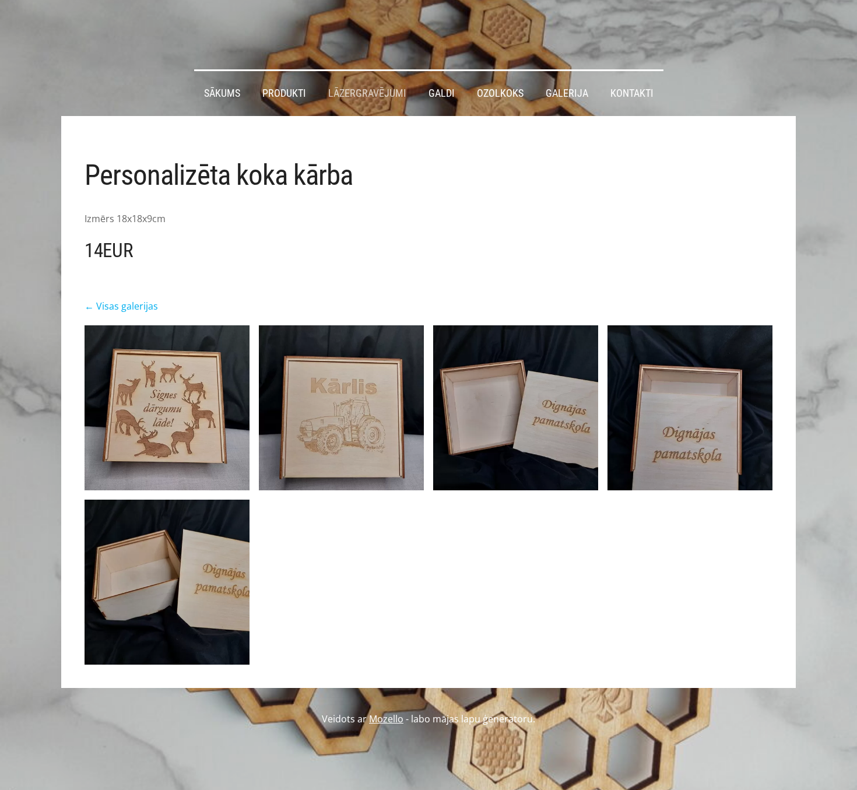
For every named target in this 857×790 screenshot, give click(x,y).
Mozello (386, 718)
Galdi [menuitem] (441, 93)
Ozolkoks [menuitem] (500, 93)
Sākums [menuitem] (222, 93)
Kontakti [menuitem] (632, 93)
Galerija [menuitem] (567, 93)
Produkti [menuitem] (284, 93)
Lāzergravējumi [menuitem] (367, 93)
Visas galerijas (127, 306)
